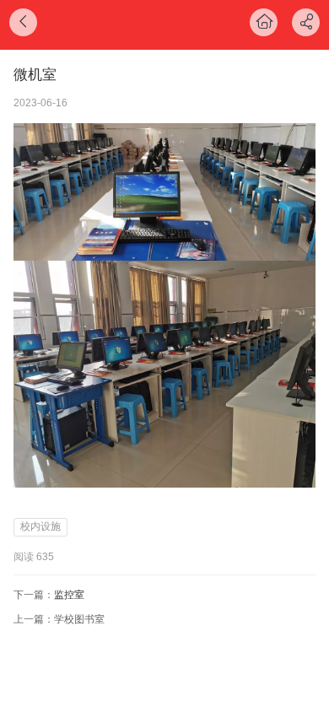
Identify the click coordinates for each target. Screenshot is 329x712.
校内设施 (40, 526)
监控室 (69, 595)
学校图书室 (79, 619)
